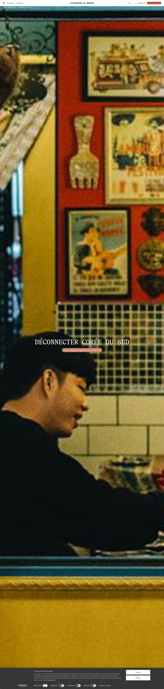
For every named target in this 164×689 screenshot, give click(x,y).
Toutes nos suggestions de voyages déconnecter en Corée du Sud (82, 350)
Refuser (138, 678)
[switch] (61, 685)
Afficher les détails (105, 685)
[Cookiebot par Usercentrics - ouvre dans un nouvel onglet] (22, 685)
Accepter (138, 672)
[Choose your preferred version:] (130, 3)
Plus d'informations (49, 680)
